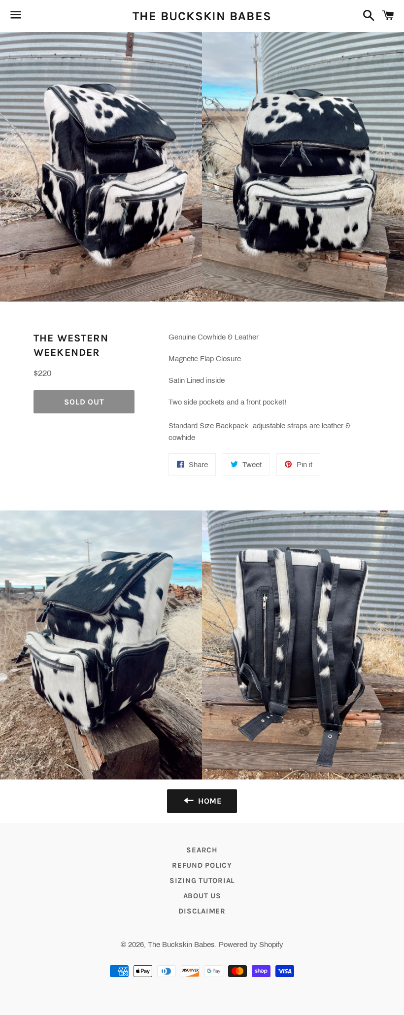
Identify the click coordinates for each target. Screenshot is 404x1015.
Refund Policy (202, 865)
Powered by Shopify (251, 944)
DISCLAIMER (202, 911)
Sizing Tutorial (202, 880)
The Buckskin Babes (202, 16)
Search (202, 850)
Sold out (84, 401)
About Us (202, 895)
